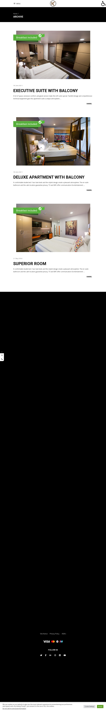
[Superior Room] (53, 227)
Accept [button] (100, 706)
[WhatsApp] (2, 355)
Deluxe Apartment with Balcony (48, 177)
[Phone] (2, 359)
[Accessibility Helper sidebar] (103, 3)
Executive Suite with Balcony (45, 90)
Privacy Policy (55, 633)
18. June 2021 (17, 85)
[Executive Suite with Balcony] (53, 54)
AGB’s (64, 633)
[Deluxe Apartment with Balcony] (53, 141)
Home (15, 13)
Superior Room (29, 263)
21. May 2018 (17, 258)
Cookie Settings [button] (89, 706)
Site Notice (44, 633)
